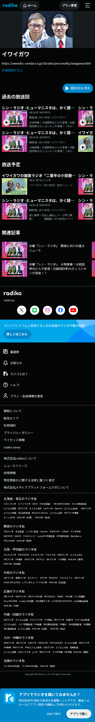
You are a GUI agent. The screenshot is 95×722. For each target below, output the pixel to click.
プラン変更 (69, 5)
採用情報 (10, 473)
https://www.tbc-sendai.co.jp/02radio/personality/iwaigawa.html (46, 63)
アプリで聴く (79, 714)
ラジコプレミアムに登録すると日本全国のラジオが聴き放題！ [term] (45, 325)
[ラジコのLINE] (34, 311)
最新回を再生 (80, 88)
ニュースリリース (15, 465)
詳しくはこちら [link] (16, 334)
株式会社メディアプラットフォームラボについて (36, 487)
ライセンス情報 (14, 440)
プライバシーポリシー (19, 432)
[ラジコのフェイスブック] (60, 311)
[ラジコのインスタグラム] (47, 310)
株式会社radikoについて (20, 458)
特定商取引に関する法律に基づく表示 (29, 480)
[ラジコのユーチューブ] (73, 311)
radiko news (12, 447)
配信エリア (11, 418)
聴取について (13, 411)
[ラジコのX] (21, 311)
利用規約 (10, 425)
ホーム (32, 5)
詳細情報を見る (12, 70)
